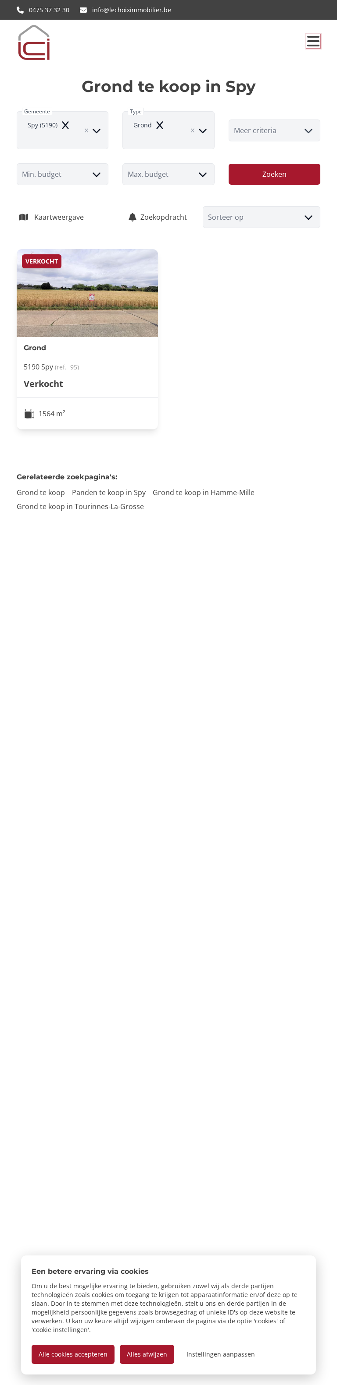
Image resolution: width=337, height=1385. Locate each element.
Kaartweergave (59, 217)
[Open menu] (313, 41)
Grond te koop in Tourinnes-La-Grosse (80, 506)
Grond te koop (41, 492)
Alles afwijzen (147, 1354)
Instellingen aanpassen (220, 1354)
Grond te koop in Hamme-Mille (204, 492)
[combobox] (62, 130)
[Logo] (59, 42)
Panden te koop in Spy (109, 492)
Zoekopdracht (163, 217)
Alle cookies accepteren (73, 1354)
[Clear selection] (86, 130)
